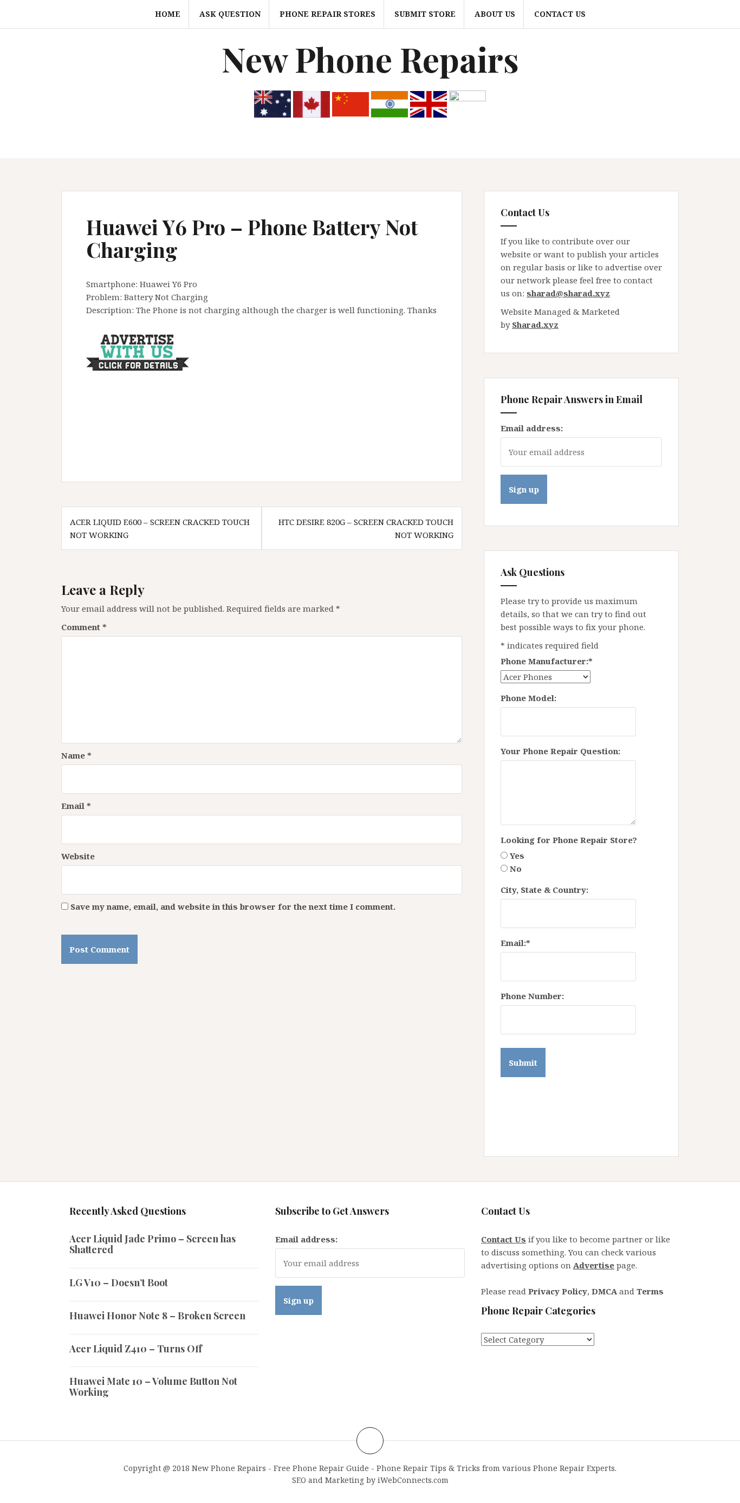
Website (78, 856)
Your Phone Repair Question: (560, 751)
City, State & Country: (544, 889)
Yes (517, 855)
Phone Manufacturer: (547, 661)
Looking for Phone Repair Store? (569, 839)
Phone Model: (528, 697)
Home (167, 14)
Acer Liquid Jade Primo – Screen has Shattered (152, 1244)
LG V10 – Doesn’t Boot (118, 1282)
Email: (515, 942)
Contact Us (560, 14)
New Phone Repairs (370, 58)
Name (76, 755)
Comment (84, 626)
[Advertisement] (283, 400)
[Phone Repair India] (389, 103)
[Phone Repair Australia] (272, 103)
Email (76, 805)
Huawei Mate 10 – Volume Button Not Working (153, 1386)
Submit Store (425, 14)
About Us (495, 14)
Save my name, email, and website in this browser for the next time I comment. (232, 906)
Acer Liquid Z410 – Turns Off (135, 1348)
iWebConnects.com (413, 1480)
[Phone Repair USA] (467, 103)
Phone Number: (532, 995)
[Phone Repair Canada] (311, 103)
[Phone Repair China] (350, 103)
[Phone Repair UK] (428, 103)
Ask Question (230, 14)
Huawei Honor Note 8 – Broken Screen (157, 1315)
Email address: (532, 428)
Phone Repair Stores (327, 14)
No (516, 868)
